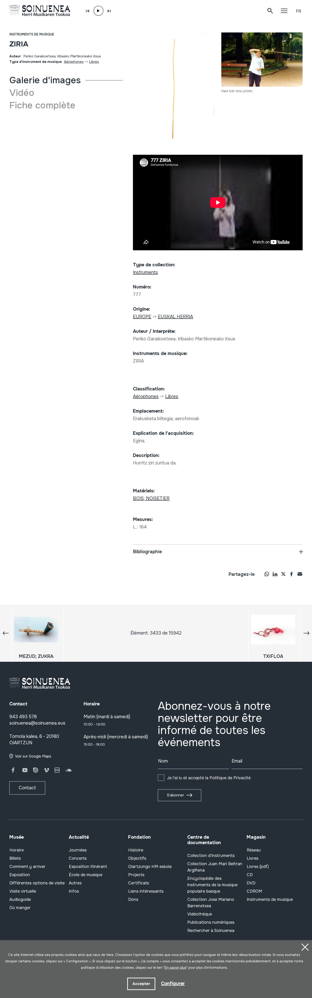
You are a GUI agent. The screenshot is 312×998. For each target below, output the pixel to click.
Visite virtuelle (22, 891)
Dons (133, 899)
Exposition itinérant (88, 866)
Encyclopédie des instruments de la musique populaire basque (212, 885)
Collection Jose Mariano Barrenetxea (210, 902)
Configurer (173, 983)
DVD (251, 883)
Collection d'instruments (211, 855)
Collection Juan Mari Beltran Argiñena (214, 867)
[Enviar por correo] (300, 574)
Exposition (19, 874)
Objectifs (137, 858)
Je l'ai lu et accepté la (209, 777)
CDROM (254, 891)
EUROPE (142, 317)
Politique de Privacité (230, 777)
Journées (78, 850)
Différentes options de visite (37, 883)
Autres (75, 883)
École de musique (85, 874)
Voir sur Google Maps (33, 756)
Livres (252, 858)
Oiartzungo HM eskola (150, 866)
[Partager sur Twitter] (283, 574)
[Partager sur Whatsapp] (267, 574)
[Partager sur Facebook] (291, 574)
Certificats (138, 883)
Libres (94, 61)
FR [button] (298, 11)
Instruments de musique (31, 34)
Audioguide (20, 899)
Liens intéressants (146, 891)
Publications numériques (210, 922)
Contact (27, 788)
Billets (15, 858)
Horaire (16, 850)
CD (250, 874)
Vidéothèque (199, 914)
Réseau (254, 850)
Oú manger (20, 907)
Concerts (78, 858)
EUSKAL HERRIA (175, 317)
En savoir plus (175, 967)
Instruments (145, 272)
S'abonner (175, 795)
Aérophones (74, 61)
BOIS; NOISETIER (151, 498)
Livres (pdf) (258, 866)
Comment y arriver (27, 866)
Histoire (135, 850)
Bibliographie (147, 552)
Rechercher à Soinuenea (210, 930)
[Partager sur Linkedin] (275, 574)
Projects (136, 874)
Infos (74, 891)
